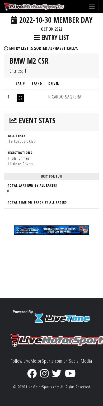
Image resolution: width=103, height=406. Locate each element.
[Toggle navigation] (92, 6)
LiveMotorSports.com (42, 386)
